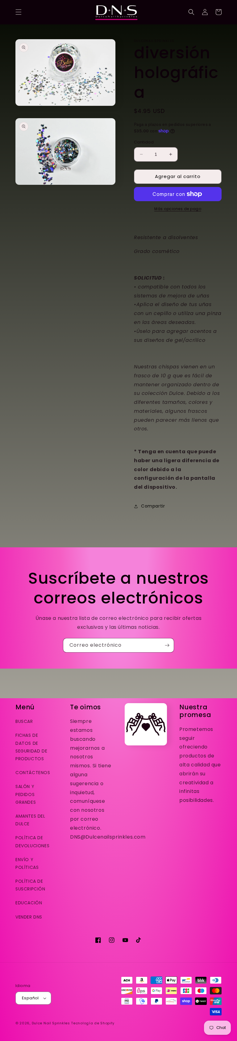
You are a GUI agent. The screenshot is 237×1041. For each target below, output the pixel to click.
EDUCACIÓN (28, 903)
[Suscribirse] (167, 645)
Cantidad (144, 142)
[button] (18, 12)
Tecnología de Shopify (92, 1023)
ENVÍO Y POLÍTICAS (27, 863)
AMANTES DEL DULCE (30, 820)
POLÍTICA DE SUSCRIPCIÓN (30, 885)
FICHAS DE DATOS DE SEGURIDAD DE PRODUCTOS (31, 747)
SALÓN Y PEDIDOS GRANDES (25, 794)
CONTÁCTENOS (32, 772)
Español (30, 998)
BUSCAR (24, 721)
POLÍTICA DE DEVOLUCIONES (32, 841)
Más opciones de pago (177, 208)
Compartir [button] (153, 506)
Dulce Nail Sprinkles (51, 1023)
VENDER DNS (28, 917)
